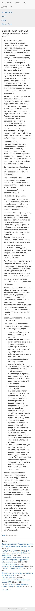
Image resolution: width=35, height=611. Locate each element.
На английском (6, 24)
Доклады (4, 6)
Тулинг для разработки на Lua (12, 566)
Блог (24, 3)
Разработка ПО (6, 12)
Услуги (17, 3)
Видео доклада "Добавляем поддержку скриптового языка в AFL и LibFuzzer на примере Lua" (15, 553)
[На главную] (2, 3)
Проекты (9, 3)
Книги (3, 16)
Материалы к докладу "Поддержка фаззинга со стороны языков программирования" (17, 545)
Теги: (3, 535)
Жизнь (3, 20)
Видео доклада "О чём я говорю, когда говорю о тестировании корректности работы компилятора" (15, 559)
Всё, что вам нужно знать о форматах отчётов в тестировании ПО (15, 585)
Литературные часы (8, 564)
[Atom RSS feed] (11, 7)
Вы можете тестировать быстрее (13, 568)
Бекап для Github (7, 577)
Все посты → (6, 590)
